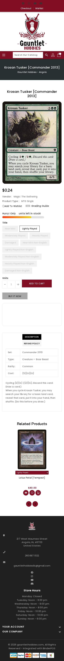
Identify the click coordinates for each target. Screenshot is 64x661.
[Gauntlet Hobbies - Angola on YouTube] (35, 3)
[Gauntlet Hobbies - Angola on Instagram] (29, 3)
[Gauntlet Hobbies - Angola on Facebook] (23, 3)
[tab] (31, 337)
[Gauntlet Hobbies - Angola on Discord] (41, 3)
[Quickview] (26, 492)
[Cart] (59, 55)
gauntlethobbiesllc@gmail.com (32, 565)
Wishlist (39, 8)
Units (5, 278)
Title (5, 222)
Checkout (26, 8)
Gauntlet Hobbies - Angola (32, 72)
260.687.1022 (32, 555)
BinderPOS (49, 648)
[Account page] (53, 55)
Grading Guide (40, 205)
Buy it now (15, 296)
